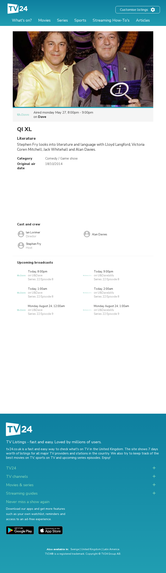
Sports (80, 20)
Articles (143, 20)
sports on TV (45, 458)
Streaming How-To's (111, 20)
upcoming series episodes (81, 458)
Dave (42, 117)
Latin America (111, 549)
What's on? (22, 20)
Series (62, 20)
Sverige (74, 549)
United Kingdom (91, 549)
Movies (44, 20)
